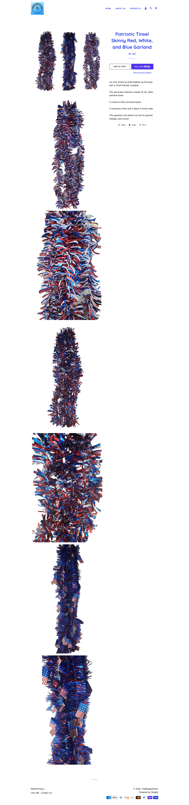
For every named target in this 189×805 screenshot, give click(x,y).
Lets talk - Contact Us (41, 793)
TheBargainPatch (150, 789)
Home (108, 8)
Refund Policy (37, 789)
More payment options (142, 72)
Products (135, 8)
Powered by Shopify (148, 792)
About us (121, 8)
